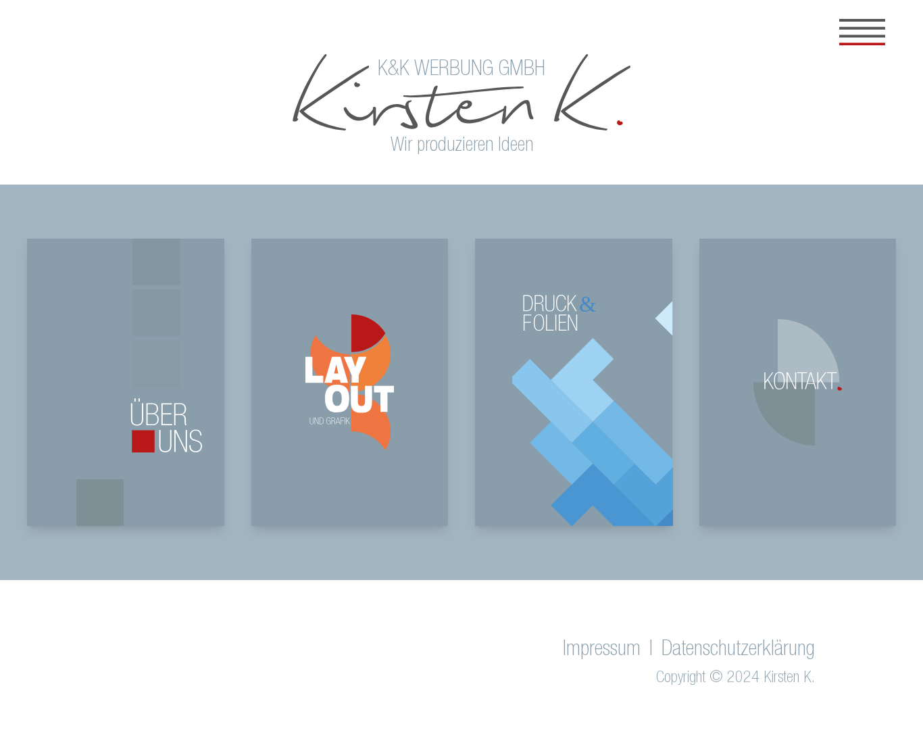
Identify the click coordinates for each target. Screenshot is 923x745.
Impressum (602, 650)
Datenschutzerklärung (738, 650)
